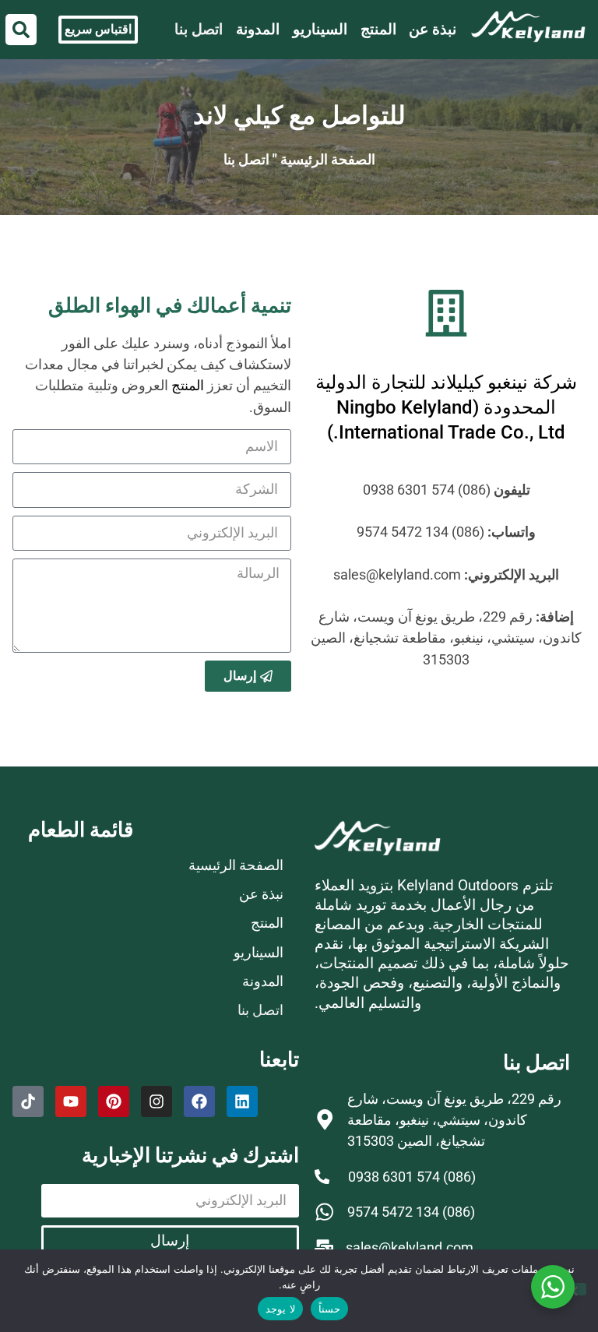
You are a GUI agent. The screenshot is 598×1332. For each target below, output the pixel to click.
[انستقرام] (156, 1101)
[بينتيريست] (113, 1101)
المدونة (258, 29)
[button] (21, 29)
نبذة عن (432, 29)
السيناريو (320, 29)
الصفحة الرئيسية (327, 159)
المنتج (378, 29)
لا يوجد (280, 1308)
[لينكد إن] (242, 1101)
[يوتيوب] (70, 1101)
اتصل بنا (198, 29)
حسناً (329, 1308)
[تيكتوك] (28, 1101)
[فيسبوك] (199, 1101)
